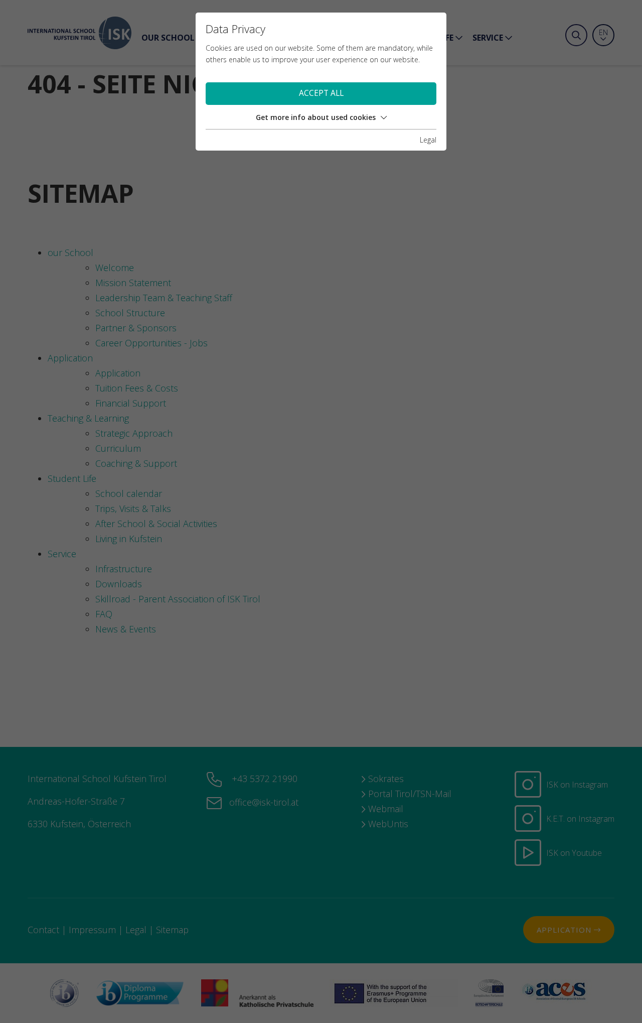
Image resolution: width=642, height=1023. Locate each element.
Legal (428, 140)
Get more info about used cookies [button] (316, 117)
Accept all (321, 93)
